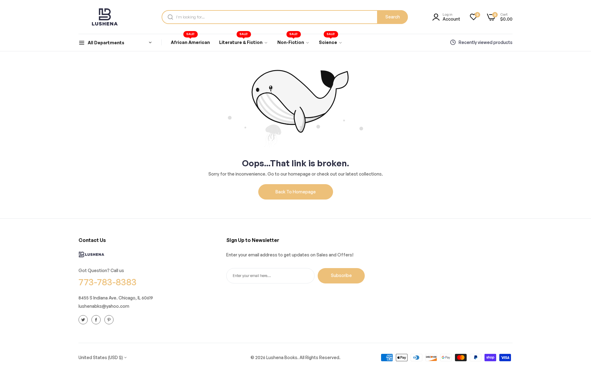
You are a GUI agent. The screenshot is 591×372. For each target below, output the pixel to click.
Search (392, 16)
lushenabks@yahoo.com (103, 305)
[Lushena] (104, 17)
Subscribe (341, 275)
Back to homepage (295, 191)
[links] (84, 319)
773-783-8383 (107, 281)
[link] (244, 42)
